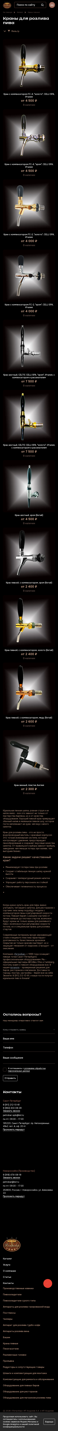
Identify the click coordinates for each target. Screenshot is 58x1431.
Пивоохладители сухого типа (19, 1301)
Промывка (8, 1361)
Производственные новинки (18, 1288)
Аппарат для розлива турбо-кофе (21, 1325)
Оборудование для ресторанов (20, 1392)
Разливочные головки (14, 1355)
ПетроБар (20, 954)
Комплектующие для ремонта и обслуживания (28, 1379)
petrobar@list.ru (11, 1182)
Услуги (6, 1265)
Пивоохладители (12, 1294)
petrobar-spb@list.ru (13, 1115)
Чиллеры (7, 1319)
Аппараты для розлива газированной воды (26, 1307)
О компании (9, 1271)
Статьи (7, 1277)
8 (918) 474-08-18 (12, 1175)
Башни (6, 1337)
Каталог (20, 12)
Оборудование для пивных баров (21, 1385)
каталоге (14, 967)
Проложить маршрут (14, 1129)
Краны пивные (34, 12)
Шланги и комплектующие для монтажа (25, 1373)
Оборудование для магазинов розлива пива (27, 1398)
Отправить (10, 1078)
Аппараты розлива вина (16, 1331)
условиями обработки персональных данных (27, 1069)
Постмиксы (9, 1313)
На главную (7, 12)
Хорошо (49, 1421)
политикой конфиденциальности (21, 1425)
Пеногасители (11, 1349)
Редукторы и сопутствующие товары (23, 1367)
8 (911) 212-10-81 (11, 1105)
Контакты (8, 1283)
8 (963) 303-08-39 (12, 1108)
